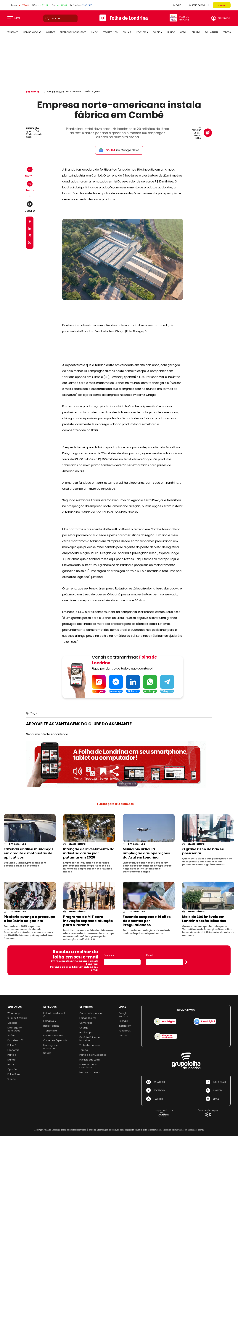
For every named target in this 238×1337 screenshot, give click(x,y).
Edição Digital (87, 1018)
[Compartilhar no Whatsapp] (29, 243)
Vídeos (11, 1079)
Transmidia (50, 1030)
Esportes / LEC (15, 1040)
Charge (83, 1027)
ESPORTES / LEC (110, 32)
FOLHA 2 (127, 32)
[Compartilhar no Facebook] (30, 222)
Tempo (83, 1050)
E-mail (149, 955)
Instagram (125, 1025)
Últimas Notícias (17, 1018)
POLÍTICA (157, 32)
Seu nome (109, 955)
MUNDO (171, 32)
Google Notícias (123, 1015)
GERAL (183, 32)
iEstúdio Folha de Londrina (89, 1039)
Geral (10, 1064)
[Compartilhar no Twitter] (29, 236)
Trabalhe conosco (90, 1045)
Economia (32, 91)
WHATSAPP (12, 32)
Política (11, 1054)
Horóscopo (86, 1032)
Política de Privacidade (93, 1054)
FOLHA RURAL (211, 32)
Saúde (11, 1035)
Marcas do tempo (90, 1072)
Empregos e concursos (14, 1029)
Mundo (11, 1059)
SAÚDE (94, 32)
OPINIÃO (196, 32)
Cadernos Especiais (55, 1040)
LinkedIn (123, 1021)
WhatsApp (13, 1013)
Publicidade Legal (89, 1059)
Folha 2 (11, 1045)
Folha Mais (49, 1021)
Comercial (85, 1022)
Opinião (12, 1069)
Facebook (125, 1030)
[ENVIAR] (186, 962)
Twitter (123, 1035)
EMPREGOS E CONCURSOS (73, 32)
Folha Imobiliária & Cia (54, 1015)
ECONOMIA (142, 32)
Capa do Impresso (90, 1013)
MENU (18, 18)
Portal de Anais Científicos (88, 1066)
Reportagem (51, 1025)
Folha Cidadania (53, 1035)
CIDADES (50, 32)
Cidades (12, 1022)
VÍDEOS (227, 32)
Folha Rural (13, 1074)
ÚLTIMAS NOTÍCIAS (32, 32)
